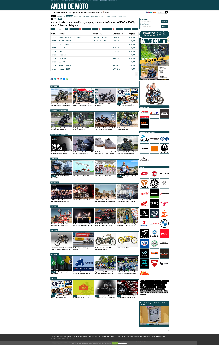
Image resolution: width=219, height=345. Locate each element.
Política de (122, 343)
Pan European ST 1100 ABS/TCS (71, 37)
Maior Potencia (73, 29)
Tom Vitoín (74, 336)
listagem (60, 18)
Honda (94, 29)
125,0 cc (116, 51)
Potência (127, 29)
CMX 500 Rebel (65, 44)
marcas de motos (77, 16)
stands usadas (94, 16)
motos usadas (69, 16)
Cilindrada (119, 29)
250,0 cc (116, 48)
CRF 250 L (63, 48)
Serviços (142, 294)
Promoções (87, 12)
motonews (101, 16)
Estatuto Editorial (128, 336)
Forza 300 (62, 58)
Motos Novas (164, 281)
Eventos (53, 12)
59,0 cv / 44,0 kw (99, 41)
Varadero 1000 (64, 69)
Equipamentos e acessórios (59, 134)
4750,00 (132, 37)
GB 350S (62, 62)
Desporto (53, 206)
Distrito (135, 29)
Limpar (52, 29)
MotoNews (54, 86)
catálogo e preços (61, 16)
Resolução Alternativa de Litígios (58, 338)
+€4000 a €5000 (106, 29)
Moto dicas (54, 254)
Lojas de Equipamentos (147, 289)
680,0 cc (116, 41)
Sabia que (54, 230)
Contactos (113, 336)
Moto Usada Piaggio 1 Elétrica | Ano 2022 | (153, 304)
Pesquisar (164, 21)
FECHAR (115, 343)
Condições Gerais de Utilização (158, 336)
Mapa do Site (70, 338)
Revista (107, 12)
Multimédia (54, 182)
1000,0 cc (116, 69)
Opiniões (53, 158)
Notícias (57, 336)
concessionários (86, 16)
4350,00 (132, 55)
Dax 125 (62, 51)
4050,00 (132, 51)
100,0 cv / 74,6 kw (100, 37)
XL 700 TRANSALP (66, 41)
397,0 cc (116, 65)
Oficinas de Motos (150, 287)
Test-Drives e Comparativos (59, 110)
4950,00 (132, 41)
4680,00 (132, 69)
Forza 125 (62, 55)
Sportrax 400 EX (65, 65)
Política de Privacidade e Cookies (142, 336)
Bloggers (159, 292)
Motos (79, 336)
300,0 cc (116, 58)
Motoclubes (99, 12)
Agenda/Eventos (154, 281)
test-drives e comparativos (111, 16)
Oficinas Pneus (161, 287)
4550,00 (132, 62)
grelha (55, 18)
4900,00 (132, 44)
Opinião (69, 12)
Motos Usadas (144, 281)
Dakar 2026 (64, 12)
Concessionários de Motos (151, 285)
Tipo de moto (86, 29)
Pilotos (165, 292)
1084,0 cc (116, 37)
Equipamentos (84, 336)
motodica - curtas (122, 16)
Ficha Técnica (120, 336)
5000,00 (132, 65)
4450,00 (132, 48)
